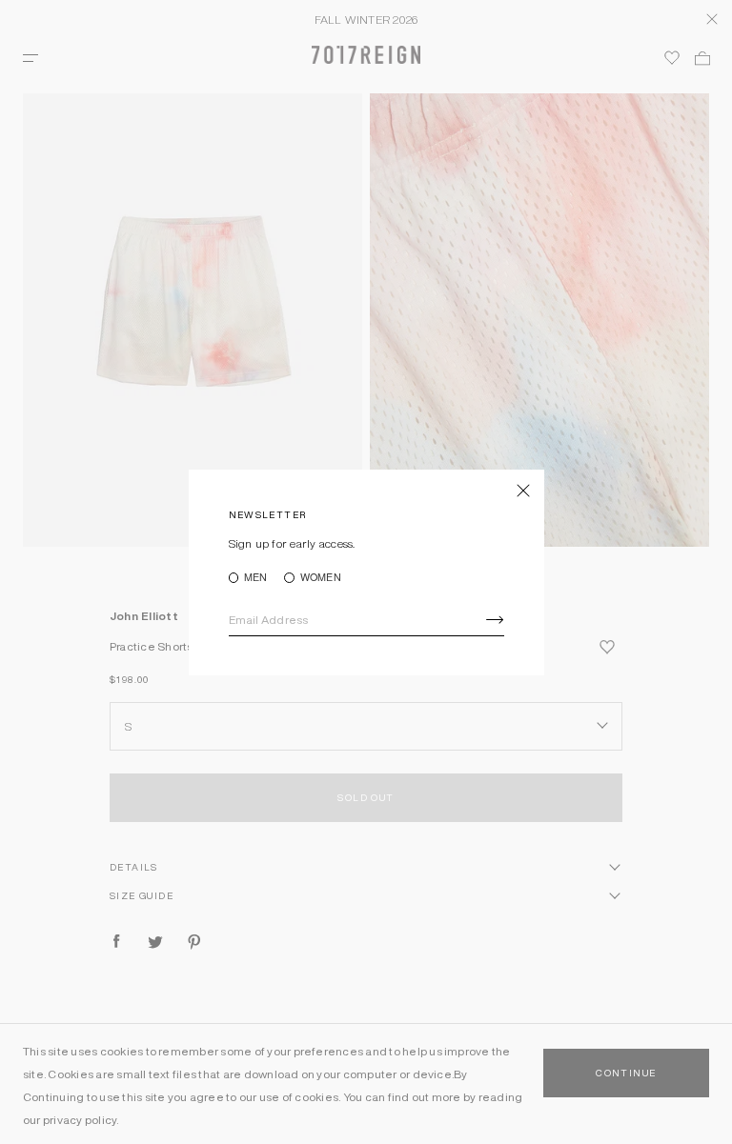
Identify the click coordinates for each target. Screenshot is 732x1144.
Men (256, 578)
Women (320, 578)
